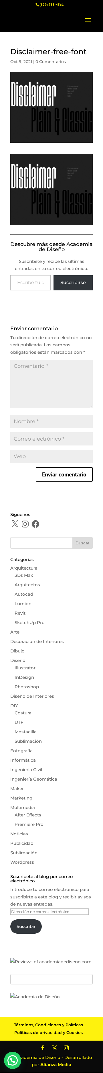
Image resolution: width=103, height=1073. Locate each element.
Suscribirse (73, 282)
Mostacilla (26, 731)
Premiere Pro (29, 824)
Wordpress (22, 862)
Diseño (17, 660)
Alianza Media (55, 1064)
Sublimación (28, 741)
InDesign (24, 677)
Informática (23, 760)
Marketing (21, 798)
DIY (14, 705)
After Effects (28, 815)
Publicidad (21, 843)
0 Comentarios (50, 61)
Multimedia (22, 807)
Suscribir (26, 926)
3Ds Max (24, 575)
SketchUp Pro (30, 622)
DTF (19, 722)
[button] (12, 1060)
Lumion (23, 603)
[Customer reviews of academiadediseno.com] (51, 961)
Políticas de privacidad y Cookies (48, 1032)
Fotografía (21, 750)
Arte (14, 632)
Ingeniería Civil (26, 769)
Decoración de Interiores (37, 641)
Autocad (24, 594)
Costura (23, 713)
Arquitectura (23, 568)
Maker (17, 788)
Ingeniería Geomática (33, 779)
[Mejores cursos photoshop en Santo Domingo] (35, 996)
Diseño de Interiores (32, 696)
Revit (20, 613)
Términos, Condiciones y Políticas (48, 1024)
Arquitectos (27, 584)
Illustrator (25, 668)
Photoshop (27, 686)
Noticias (19, 833)
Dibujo (17, 651)
